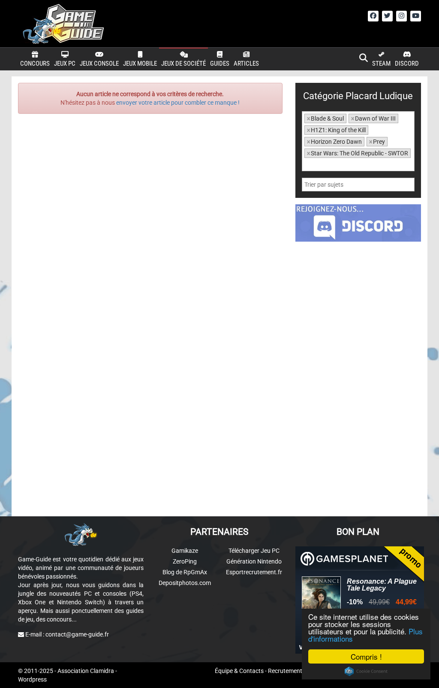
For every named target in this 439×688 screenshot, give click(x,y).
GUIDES (219, 63)
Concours (35, 63)
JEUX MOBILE (140, 63)
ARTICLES (246, 63)
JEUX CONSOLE (99, 63)
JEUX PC (64, 63)
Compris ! (366, 656)
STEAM (381, 63)
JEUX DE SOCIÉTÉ (183, 63)
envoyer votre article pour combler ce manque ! (178, 102)
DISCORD (407, 63)
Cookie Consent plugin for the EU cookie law (366, 671)
